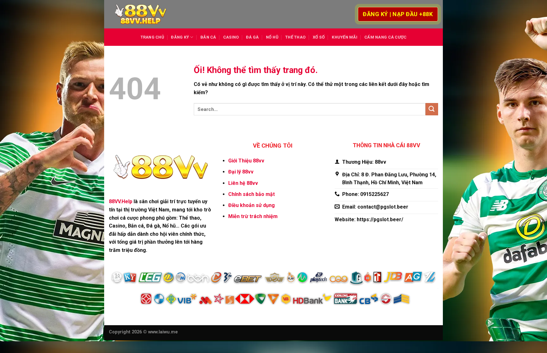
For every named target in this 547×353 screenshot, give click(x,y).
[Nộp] (431, 109)
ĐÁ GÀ (252, 37)
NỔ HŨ (272, 37)
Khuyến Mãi (344, 37)
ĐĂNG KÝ (180, 37)
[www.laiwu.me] (140, 14)
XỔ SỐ (319, 37)
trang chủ (152, 37)
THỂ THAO (295, 37)
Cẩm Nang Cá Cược (385, 37)
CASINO (231, 37)
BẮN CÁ (208, 37)
